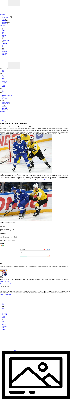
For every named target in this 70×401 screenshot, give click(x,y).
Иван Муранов (4, 20)
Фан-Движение (4, 35)
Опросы (3, 91)
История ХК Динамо (6, 39)
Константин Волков (4, 104)
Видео (2, 46)
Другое (3, 36)
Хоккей (3, 33)
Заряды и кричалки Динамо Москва (7, 95)
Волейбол (3, 76)
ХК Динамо (5, 42)
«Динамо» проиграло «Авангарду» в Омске (6, 283)
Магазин (3, 49)
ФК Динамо (5, 43)
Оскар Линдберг (4, 21)
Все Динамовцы (4, 54)
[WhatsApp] (3, 245)
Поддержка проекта (4, 326)
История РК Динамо (6, 40)
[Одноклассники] (1, 245)
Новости (3, 119)
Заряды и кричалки (4, 50)
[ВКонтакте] (0, 245)
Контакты (3, 97)
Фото (2, 45)
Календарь (3, 70)
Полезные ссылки (4, 53)
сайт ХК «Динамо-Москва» (7, 241)
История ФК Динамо (4, 81)
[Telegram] (2, 245)
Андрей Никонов (4, 23)
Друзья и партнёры (4, 51)
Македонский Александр (5, 16)
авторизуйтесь (48, 249)
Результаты (3, 30)
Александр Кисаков (4, 22)
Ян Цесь (3, 19)
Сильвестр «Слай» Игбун (5, 17)
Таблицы (3, 29)
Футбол (3, 32)
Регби (2, 34)
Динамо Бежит (4, 94)
